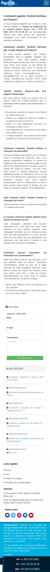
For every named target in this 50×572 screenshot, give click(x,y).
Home (8, 470)
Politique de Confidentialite (17, 483)
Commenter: (12, 338)
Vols (7, 474)
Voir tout (13, 453)
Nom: (9, 318)
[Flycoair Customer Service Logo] (9, 3)
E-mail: (10, 328)
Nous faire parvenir (25, 358)
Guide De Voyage (13, 478)
